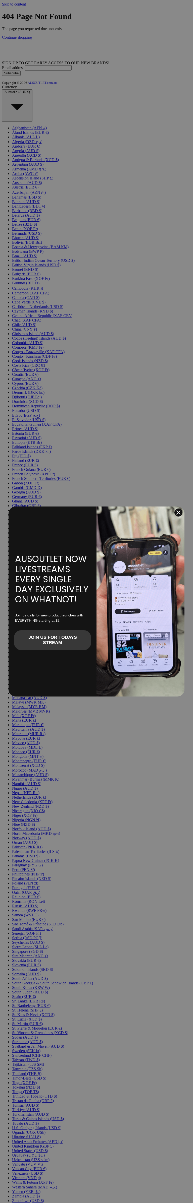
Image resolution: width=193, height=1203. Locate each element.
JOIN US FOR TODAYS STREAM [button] (52, 640)
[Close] (178, 512)
